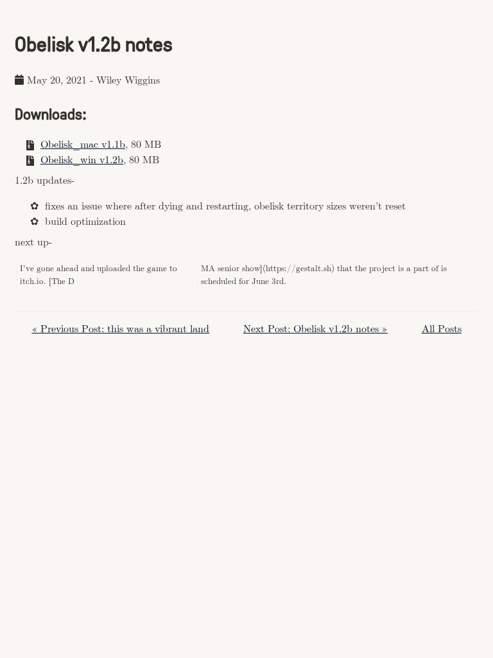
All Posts (442, 329)
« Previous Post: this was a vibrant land (120, 329)
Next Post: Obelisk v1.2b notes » (315, 329)
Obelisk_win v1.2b (81, 160)
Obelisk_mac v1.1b (82, 145)
